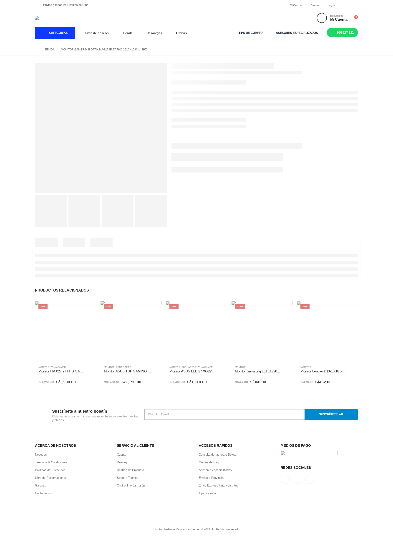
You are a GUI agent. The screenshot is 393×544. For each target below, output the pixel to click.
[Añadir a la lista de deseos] (90, 368)
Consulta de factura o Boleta (217, 454)
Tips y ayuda (207, 493)
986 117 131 (345, 32)
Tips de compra (251, 33)
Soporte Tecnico (127, 477)
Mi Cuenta (296, 5)
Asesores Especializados (297, 33)
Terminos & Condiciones (51, 462)
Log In (331, 5)
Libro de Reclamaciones (51, 477)
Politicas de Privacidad (50, 470)
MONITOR (43, 367)
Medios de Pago (209, 462)
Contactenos (43, 493)
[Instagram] (354, 5)
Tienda (127, 33)
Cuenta (121, 454)
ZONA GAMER (58, 367)
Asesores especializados (215, 470)
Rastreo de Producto (130, 470)
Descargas (154, 33)
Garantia (40, 485)
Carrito (315, 5)
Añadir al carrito (88, 308)
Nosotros (41, 454)
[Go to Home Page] (36, 49)
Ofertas (181, 33)
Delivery (122, 462)
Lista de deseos (96, 33)
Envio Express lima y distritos (218, 485)
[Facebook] (346, 5)
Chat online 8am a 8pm (132, 485)
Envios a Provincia (211, 477)
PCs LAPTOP (188, 367)
